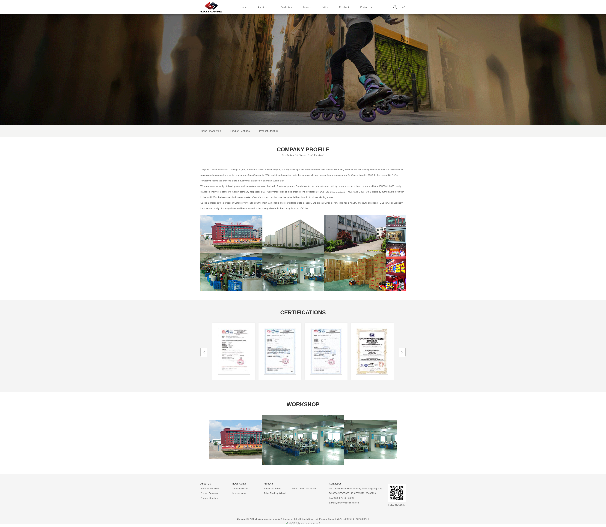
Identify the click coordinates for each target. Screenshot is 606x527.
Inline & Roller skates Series (305, 488)
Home (244, 7)
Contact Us (366, 7)
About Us (262, 7)
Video (325, 7)
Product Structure (269, 131)
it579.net (341, 519)
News (306, 7)
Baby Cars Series (272, 488)
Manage (323, 519)
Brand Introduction (210, 131)
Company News (240, 488)
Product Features (240, 131)
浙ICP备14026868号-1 (358, 519)
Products (285, 7)
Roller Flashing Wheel (274, 493)
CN (404, 7)
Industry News (239, 493)
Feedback (344, 7)
